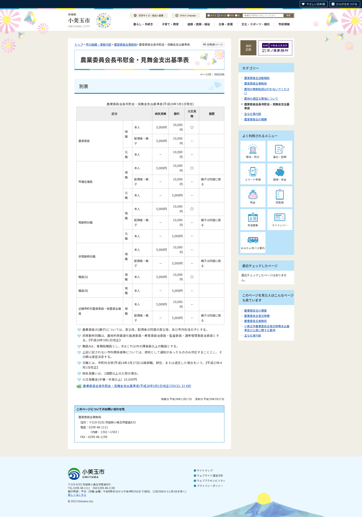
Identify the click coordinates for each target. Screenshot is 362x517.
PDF (232, 15)
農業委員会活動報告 (257, 78)
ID (239, 15)
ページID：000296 (212, 74)
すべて (213, 15)
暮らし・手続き (143, 24)
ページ (223, 15)
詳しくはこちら (77, 495)
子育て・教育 (170, 24)
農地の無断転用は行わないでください (266, 91)
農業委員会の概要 (255, 119)
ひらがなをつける (346, 4)
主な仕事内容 (252, 114)
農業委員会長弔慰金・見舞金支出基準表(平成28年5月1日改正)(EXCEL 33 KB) (136, 385)
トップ (78, 44)
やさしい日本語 (315, 4)
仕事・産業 (226, 24)
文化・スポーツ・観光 (256, 24)
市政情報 (284, 24)
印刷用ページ (215, 44)
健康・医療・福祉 (198, 24)
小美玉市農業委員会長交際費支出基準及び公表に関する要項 (266, 328)
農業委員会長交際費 (257, 316)
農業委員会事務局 (125, 44)
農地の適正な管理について (261, 98)
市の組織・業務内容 (98, 44)
